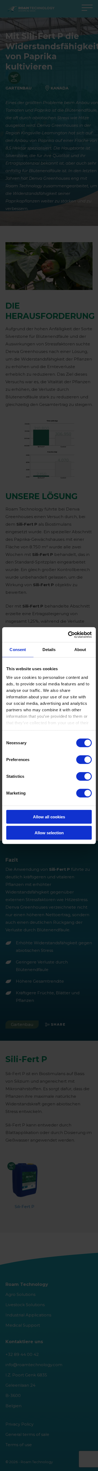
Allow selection (49, 832)
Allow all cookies (49, 817)
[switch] (84, 759)
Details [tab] (49, 649)
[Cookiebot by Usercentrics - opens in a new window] (69, 634)
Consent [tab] (18, 649)
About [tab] (80, 649)
